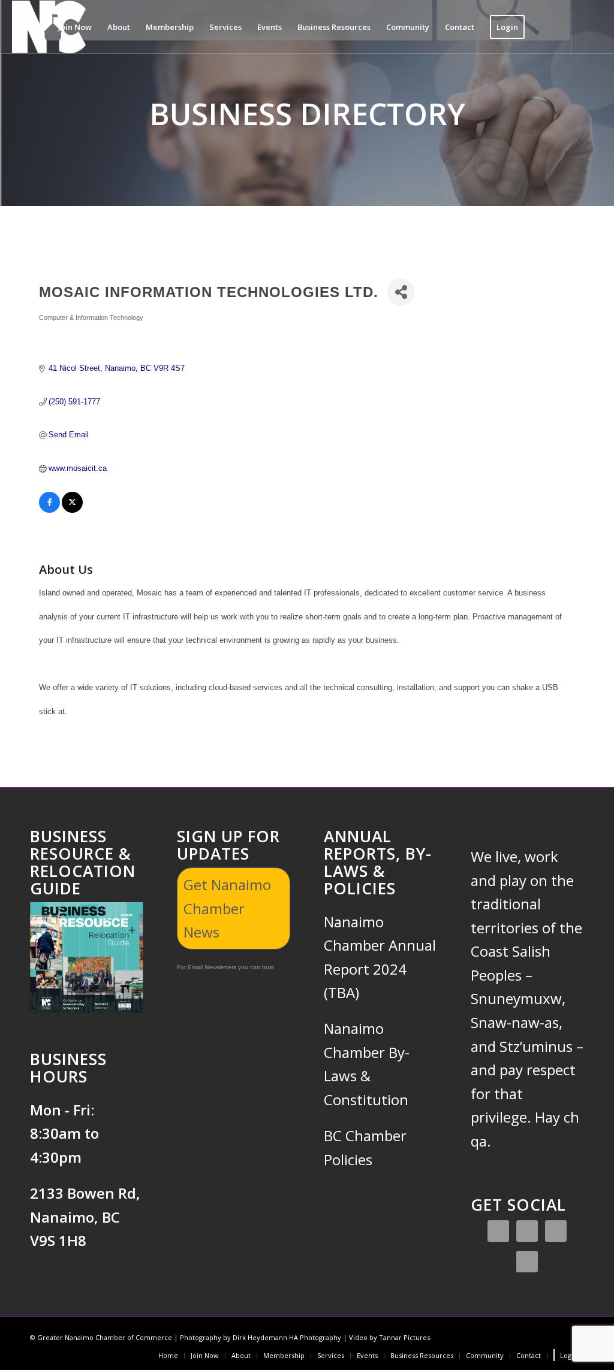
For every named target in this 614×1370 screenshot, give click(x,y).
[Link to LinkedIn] (70, 79)
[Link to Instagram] (34, 79)
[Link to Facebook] (16, 79)
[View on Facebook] (49, 510)
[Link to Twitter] (52, 79)
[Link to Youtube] (88, 79)
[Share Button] (400, 292)
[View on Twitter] (72, 510)
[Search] (544, 27)
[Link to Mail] (106, 79)
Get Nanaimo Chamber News (227, 908)
